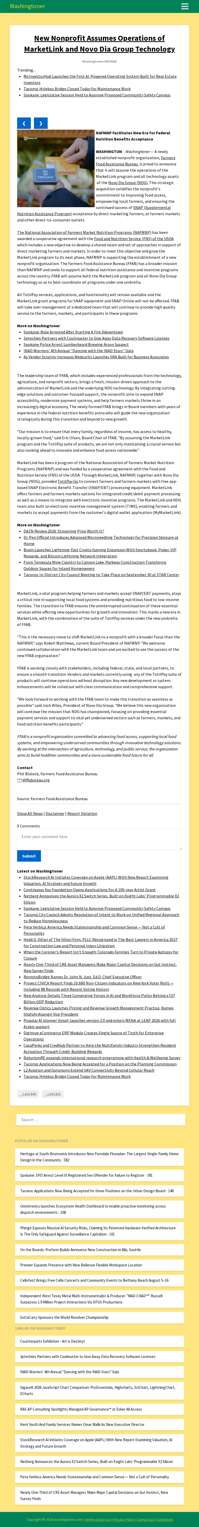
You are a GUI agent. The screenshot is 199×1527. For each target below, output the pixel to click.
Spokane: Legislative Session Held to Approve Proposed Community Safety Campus (97, 94)
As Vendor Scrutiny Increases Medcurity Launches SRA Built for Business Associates (96, 356)
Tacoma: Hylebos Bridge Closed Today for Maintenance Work (77, 88)
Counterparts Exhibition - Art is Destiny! (52, 1341)
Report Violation (82, 813)
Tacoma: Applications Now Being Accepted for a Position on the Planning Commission (100, 1063)
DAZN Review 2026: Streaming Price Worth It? (64, 531)
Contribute (165, 1519)
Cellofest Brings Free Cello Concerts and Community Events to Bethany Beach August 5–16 (94, 1280)
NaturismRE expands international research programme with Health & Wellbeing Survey (102, 1057)
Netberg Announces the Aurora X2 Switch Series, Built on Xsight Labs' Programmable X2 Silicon (96, 1461)
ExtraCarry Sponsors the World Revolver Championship (64, 1317)
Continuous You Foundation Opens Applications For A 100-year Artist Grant (90, 889)
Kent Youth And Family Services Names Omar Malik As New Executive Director (82, 1424)
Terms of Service (98, 1519)
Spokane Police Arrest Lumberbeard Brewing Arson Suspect (76, 344)
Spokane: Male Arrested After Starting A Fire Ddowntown (73, 331)
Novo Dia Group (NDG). (128, 182)
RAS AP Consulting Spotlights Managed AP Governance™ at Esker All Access (81, 1409)
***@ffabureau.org (33, 780)
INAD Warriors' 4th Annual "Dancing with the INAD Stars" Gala (78, 350)
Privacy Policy (124, 1519)
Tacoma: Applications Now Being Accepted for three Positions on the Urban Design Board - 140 (97, 1190)
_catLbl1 (53, 1094)
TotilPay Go (68, 481)
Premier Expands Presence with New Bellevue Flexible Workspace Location (81, 1265)
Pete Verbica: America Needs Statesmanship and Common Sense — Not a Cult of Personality (94, 1476)
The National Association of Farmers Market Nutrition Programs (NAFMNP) (84, 232)
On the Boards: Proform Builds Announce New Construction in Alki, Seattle (80, 1249)
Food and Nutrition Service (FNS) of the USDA (134, 238)
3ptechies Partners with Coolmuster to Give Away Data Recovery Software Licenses (96, 338)
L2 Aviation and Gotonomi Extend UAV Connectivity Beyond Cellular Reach (89, 1070)
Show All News (30, 813)
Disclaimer (55, 813)
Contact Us (145, 1519)
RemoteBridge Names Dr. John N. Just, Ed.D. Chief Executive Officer (83, 976)
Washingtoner (27, 6)
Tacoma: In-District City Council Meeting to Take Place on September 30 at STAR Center (101, 574)
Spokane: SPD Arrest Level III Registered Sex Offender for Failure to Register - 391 (86, 1175)
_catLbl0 (28, 1094)
